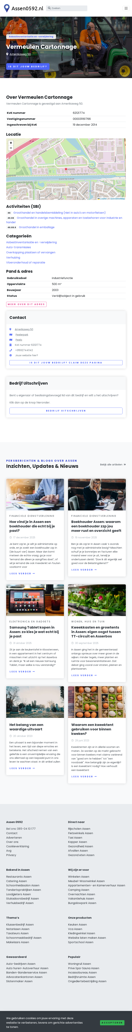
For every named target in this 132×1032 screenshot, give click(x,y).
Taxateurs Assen (17, 933)
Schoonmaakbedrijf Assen (23, 938)
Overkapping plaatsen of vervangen (30, 252)
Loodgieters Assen (18, 894)
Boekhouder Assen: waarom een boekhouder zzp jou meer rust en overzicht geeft (96, 526)
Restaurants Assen (18, 877)
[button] (66, 169)
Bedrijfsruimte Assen (82, 977)
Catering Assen (16, 881)
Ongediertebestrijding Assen (87, 981)
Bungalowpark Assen (82, 903)
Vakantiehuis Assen (81, 899)
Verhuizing (13, 257)
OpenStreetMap (117, 198)
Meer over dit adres (26, 304)
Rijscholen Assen (79, 829)
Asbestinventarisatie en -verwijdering (31, 36)
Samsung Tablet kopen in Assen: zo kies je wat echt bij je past (34, 632)
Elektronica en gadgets (30, 621)
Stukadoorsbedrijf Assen (22, 899)
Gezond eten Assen (81, 855)
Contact (12, 833)
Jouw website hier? (26, 355)
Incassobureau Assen (82, 972)
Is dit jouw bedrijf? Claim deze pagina (66, 362)
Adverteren (14, 838)
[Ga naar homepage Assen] (22, 8)
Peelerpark (22, 334)
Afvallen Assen (78, 851)
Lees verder (20, 573)
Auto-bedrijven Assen (20, 964)
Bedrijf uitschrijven (66, 410)
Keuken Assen (77, 925)
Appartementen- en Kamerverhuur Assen (96, 885)
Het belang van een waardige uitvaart (26, 727)
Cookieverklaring (17, 846)
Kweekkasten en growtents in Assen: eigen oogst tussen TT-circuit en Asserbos (96, 632)
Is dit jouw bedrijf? (27, 66)
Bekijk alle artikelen (111, 464)
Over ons (12, 842)
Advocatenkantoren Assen (24, 977)
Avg (8, 851)
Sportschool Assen (80, 942)
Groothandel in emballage (36, 227)
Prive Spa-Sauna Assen (83, 968)
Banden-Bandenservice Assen (26, 972)
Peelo (19, 339)
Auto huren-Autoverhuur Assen (27, 968)
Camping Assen (78, 890)
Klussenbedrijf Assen (20, 925)
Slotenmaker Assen (19, 981)
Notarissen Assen (17, 929)
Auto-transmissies (18, 247)
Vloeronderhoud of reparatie (25, 262)
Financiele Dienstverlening (32, 516)
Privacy (11, 855)
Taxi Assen (75, 838)
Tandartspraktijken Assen (23, 890)
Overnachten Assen (81, 894)
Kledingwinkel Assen (81, 933)
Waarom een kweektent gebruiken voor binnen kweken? (92, 729)
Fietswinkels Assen (80, 833)
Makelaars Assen (17, 942)
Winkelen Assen (78, 877)
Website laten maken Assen (87, 938)
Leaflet (103, 198)
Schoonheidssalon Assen (22, 885)
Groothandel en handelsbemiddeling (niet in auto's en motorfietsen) (59, 213)
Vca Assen (75, 929)
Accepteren (112, 1022)
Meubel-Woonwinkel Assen (86, 881)
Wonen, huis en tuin (88, 621)
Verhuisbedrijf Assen (20, 903)
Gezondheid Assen (80, 846)
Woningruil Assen (79, 964)
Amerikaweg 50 (20, 54)
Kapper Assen (77, 842)
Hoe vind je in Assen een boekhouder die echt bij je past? (32, 526)
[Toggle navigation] (126, 8)
